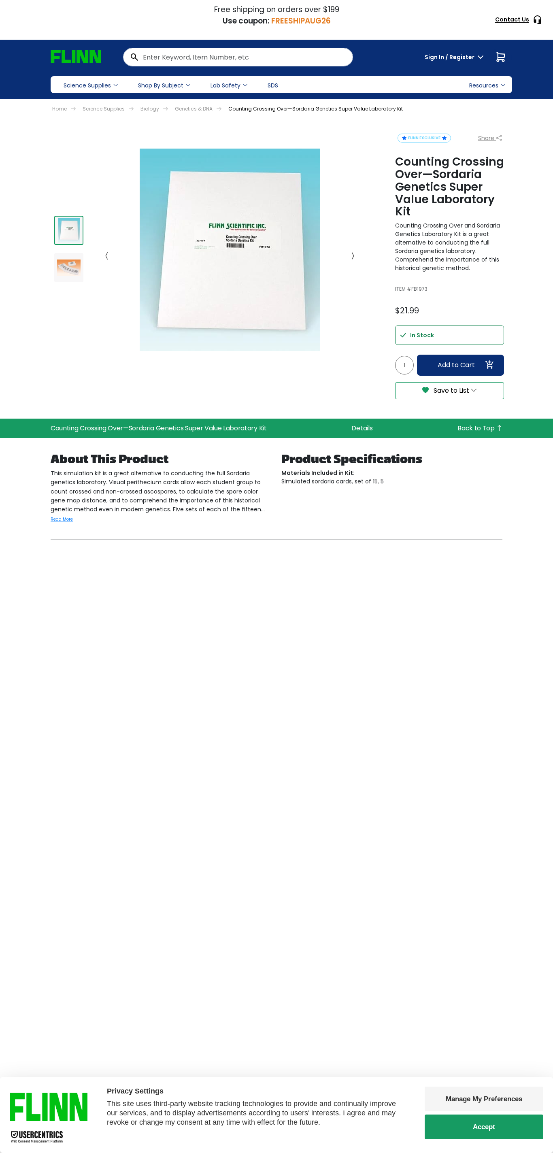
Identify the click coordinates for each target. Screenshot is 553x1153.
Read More (62, 519)
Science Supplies (87, 85)
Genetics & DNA (194, 108)
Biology (149, 108)
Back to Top (476, 428)
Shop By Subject (160, 85)
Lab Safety (225, 85)
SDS (273, 85)
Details (361, 428)
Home (59, 108)
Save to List (451, 390)
